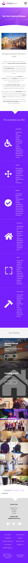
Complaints (7, 538)
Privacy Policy (20, 534)
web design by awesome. (20, 555)
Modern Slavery (7, 548)
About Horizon (20, 541)
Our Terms (8, 534)
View (10, 356)
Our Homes (7, 544)
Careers (20, 538)
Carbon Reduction (8, 541)
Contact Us (20, 544)
